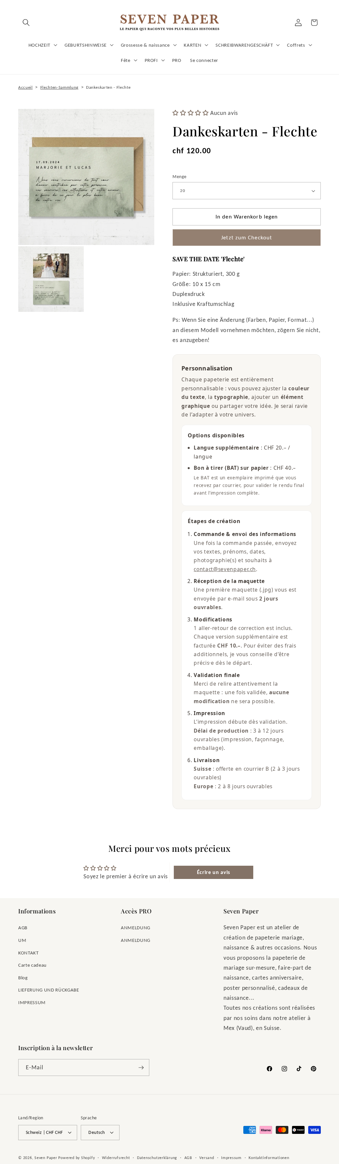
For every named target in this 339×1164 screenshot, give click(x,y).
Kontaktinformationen (269, 1157)
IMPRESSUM (32, 1002)
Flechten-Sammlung (59, 87)
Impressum (231, 1157)
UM (22, 940)
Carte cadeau (32, 965)
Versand (206, 1157)
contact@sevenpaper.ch (225, 569)
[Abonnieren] (141, 1067)
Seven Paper (45, 1157)
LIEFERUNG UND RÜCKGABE (48, 990)
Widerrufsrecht (116, 1157)
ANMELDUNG (135, 927)
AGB (22, 927)
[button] (26, 22)
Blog (23, 977)
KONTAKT (28, 952)
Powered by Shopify (76, 1157)
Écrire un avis (213, 872)
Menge (179, 176)
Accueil (25, 87)
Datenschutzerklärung (157, 1157)
